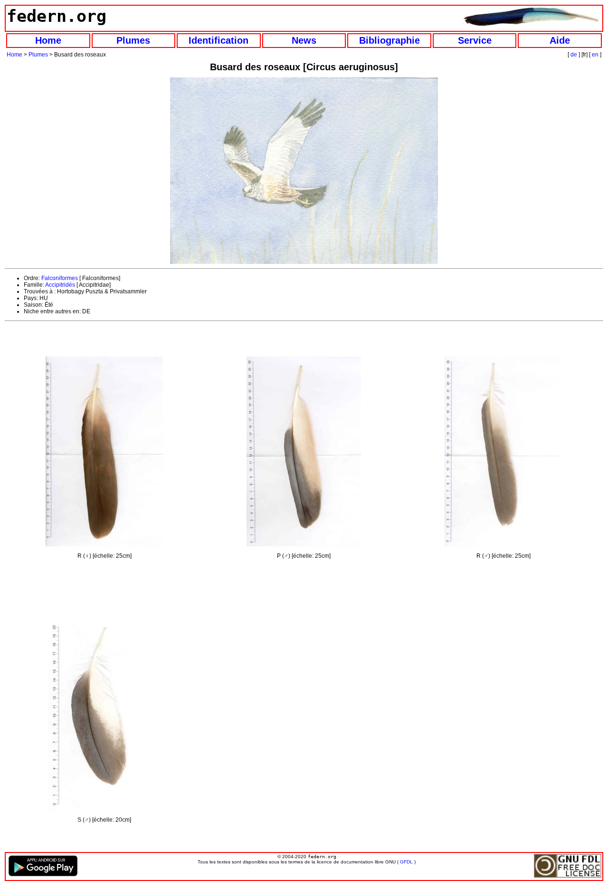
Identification (218, 40)
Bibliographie (389, 40)
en (595, 54)
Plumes (133, 40)
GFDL (406, 861)
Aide (560, 40)
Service (475, 40)
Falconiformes (59, 278)
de (573, 54)
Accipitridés (60, 284)
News (304, 40)
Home (48, 40)
